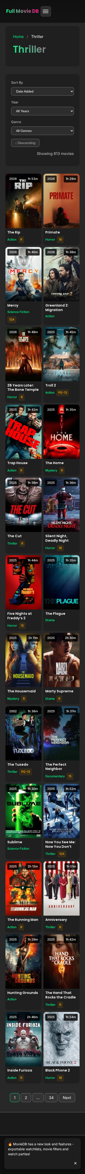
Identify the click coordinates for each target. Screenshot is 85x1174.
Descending (25, 143)
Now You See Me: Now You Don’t (60, 844)
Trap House (17, 463)
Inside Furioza (19, 1070)
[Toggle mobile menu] (46, 11)
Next (67, 1097)
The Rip (13, 232)
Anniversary (56, 919)
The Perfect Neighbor (55, 766)
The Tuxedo (17, 764)
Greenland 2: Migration (56, 307)
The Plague (55, 613)
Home (18, 36)
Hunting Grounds (22, 992)
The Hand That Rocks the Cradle (60, 995)
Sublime (14, 842)
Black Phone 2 (57, 1070)
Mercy (12, 305)
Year (14, 102)
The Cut (14, 536)
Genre (16, 122)
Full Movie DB (22, 11)
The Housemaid (21, 691)
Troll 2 (50, 385)
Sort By (17, 82)
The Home (54, 463)
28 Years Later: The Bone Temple (23, 387)
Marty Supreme (59, 691)
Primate (52, 232)
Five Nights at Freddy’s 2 (19, 615)
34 (51, 1097)
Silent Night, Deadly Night (57, 538)
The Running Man (22, 919)
